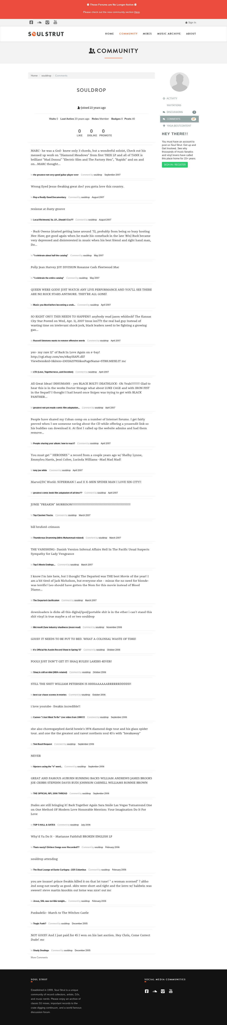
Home (109, 34)
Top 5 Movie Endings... (44, 564)
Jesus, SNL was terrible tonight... (49, 901)
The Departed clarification (46, 600)
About (191, 34)
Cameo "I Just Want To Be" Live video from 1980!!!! (59, 717)
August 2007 (98, 197)
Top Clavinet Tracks (43, 515)
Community (128, 34)
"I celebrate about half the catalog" (50, 255)
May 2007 (99, 255)
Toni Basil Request (42, 744)
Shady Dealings (41, 950)
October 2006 (113, 650)
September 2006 (119, 717)
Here (137, 12)
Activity (171, 98)
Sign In (192, 22)
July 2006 (85, 825)
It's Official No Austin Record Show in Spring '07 (57, 650)
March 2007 (84, 515)
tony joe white (40, 470)
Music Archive (169, 34)
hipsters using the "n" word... (47, 766)
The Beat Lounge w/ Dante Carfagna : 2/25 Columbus (59, 870)
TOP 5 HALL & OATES (44, 825)
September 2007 (112, 175)
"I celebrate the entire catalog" (48, 278)
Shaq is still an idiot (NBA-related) (50, 672)
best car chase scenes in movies (50, 695)
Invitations (173, 105)
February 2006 (112, 847)
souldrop (98, 175)
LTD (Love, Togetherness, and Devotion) (53, 372)
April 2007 (106, 305)
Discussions (180, 112)
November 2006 (114, 627)
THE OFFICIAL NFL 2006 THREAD (50, 793)
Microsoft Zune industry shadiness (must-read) (57, 627)
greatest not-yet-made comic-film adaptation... (56, 407)
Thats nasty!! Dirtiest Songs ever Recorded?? (56, 847)
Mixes (147, 34)
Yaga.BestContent (178, 125)
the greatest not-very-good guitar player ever (56, 175)
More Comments (39, 957)
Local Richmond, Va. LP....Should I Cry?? (53, 220)
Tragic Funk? (39, 923)
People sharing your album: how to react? (54, 443)
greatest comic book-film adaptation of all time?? (57, 493)
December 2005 (80, 923)
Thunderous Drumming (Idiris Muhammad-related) (58, 538)
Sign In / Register (175, 165)
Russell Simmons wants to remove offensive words (59, 340)
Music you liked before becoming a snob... (54, 305)
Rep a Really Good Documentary (49, 197)
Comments (180, 119)
